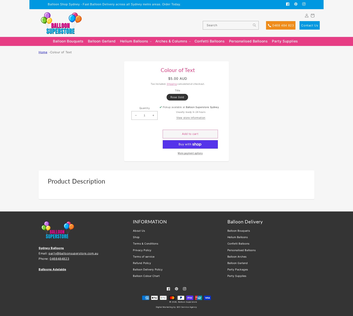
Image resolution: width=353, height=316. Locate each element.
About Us (139, 230)
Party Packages (237, 269)
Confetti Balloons (238, 243)
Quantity (144, 108)
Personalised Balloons (241, 250)
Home (43, 52)
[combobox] (230, 25)
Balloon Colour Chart (146, 275)
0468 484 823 (282, 25)
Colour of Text (61, 52)
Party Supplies (236, 275)
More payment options (190, 153)
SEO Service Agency (187, 307)
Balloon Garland (237, 263)
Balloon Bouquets (238, 230)
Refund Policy (142, 263)
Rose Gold (177, 97)
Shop (136, 237)
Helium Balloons (237, 237)
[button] (135, 41)
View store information (190, 117)
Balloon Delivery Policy (148, 269)
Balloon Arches (237, 256)
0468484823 (59, 259)
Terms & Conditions (145, 243)
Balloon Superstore (187, 302)
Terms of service (144, 256)
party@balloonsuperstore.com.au (73, 253)
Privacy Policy (142, 250)
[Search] (254, 25)
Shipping (172, 83)
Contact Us (309, 25)
